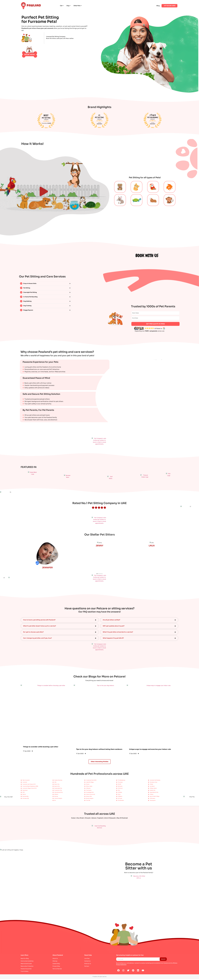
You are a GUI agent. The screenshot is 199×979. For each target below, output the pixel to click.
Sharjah (87, 818)
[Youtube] (143, 970)
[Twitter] (128, 970)
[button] (44, 192)
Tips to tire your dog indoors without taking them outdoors (99, 749)
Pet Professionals (100, 773)
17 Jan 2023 (27, 751)
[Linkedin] (138, 970)
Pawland (166, 963)
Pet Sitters (107, 534)
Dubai (73, 818)
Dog (68, 5)
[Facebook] (118, 970)
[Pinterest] (133, 970)
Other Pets (77, 5)
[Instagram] (123, 970)
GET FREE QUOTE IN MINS (155, 324)
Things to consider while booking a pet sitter (40, 747)
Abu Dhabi (80, 818)
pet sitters (33, 28)
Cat (61, 5)
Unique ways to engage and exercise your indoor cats (150, 749)
